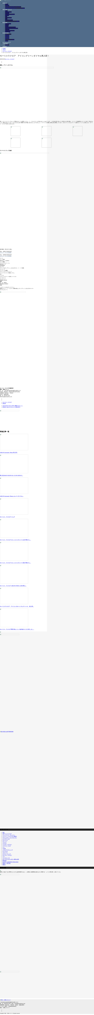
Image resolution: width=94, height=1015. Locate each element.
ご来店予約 (5, 43)
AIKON (4, 403)
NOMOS (7, 15)
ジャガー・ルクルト (7, 844)
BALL (6, 10)
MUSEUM (5, 22)
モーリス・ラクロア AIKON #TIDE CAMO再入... (13, 585)
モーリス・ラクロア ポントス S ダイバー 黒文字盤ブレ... (15, 562)
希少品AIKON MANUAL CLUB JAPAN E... (11, 475)
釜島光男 (7, 36)
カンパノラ (5, 840)
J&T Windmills (8, 17)
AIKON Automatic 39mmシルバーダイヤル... (12, 496)
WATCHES (7, 31)
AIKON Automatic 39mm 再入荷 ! (9, 452)
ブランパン (5, 852)
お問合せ (7, 45)
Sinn (6, 16)
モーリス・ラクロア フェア (7, 517)
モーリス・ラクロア (9, 59)
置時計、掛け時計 (7, 863)
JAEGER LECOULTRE (10, 27)
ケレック (5, 841)
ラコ (4, 856)
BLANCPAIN (8, 23)
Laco (6, 18)
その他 (4, 848)
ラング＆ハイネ (6, 858)
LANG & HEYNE (9, 20)
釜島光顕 (7, 38)
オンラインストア (7, 42)
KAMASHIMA (6, 33)
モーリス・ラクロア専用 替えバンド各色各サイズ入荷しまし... (17, 629)
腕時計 (4, 864)
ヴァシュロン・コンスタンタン (10, 837)
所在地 (6, 40)
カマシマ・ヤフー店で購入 (6, 252)
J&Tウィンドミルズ (7, 833)
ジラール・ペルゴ (7, 845)
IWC (4, 832)
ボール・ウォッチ (7, 853)
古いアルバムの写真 (9, 39)
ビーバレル (5, 851)
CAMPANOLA (8, 12)
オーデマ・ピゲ (6, 839)
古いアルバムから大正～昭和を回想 (11, 859)
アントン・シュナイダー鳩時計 (12, 21)
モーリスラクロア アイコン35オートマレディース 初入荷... (17, 606)
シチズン (5, 843)
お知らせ (5, 3)
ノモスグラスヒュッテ (8, 849)
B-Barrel (7, 24)
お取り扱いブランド (7, 9)
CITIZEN (7, 13)
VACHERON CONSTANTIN (11, 28)
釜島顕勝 (7, 35)
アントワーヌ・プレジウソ (9, 835)
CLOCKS (7, 29)
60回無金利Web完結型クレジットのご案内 (15, 8)
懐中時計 (5, 860)
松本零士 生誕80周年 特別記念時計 (13, 6)
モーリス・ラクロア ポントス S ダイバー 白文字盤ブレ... (15, 539)
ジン (4, 847)
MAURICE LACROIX (10, 14)
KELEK (7, 26)
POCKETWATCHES (10, 30)
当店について (8, 34)
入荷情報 (7, 5)
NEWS (6, 4)
